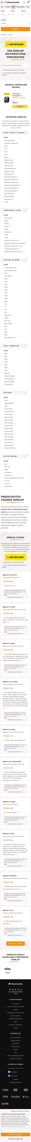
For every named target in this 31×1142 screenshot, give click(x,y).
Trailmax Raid (8, 384)
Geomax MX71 (8, 442)
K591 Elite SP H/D (9, 337)
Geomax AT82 (8, 414)
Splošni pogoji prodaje (15, 1018)
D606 (5, 359)
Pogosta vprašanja (15, 1082)
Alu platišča (15, 1043)
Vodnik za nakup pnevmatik (15, 1006)
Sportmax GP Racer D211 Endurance (15, 243)
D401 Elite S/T (8, 276)
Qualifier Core (8, 160)
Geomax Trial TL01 (9, 448)
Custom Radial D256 (10, 270)
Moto (13, 7)
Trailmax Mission (9, 379)
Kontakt (15, 1079)
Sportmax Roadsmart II (11, 179)
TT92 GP (6, 481)
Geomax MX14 (8, 428)
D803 (5, 400)
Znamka (3, 20)
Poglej (20, 106)
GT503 (6, 318)
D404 (5, 281)
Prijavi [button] (5, 595)
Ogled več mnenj (15, 943)
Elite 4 (6, 301)
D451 (5, 464)
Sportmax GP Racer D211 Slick (13, 246)
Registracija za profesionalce (15, 1012)
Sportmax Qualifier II (10, 177)
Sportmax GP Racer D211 (11, 240)
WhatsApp (14, 1072)
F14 (5, 304)
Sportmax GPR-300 (10, 168)
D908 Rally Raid (9, 403)
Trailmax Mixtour (9, 381)
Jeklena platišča (15, 1040)
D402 (5, 279)
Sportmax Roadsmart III (11, 182)
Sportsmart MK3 (9, 193)
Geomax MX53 (8, 437)
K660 (5, 367)
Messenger (14, 1076)
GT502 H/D (7, 315)
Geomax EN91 (8, 417)
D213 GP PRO (8, 218)
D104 (5, 146)
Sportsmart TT (8, 199)
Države (15, 1021)
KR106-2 (6, 223)
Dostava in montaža (15, 1058)
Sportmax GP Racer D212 (11, 249)
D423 (5, 290)
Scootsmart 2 (8, 475)
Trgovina (15, 1049)
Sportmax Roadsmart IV (11, 188)
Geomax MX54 (8, 439)
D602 (5, 353)
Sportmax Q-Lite (9, 171)
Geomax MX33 (8, 431)
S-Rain (6, 237)
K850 (5, 370)
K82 (5, 326)
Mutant (6, 157)
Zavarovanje (15, 1003)
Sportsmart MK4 (9, 196)
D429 (5, 298)
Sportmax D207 (9, 163)
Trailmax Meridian (9, 376)
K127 (5, 329)
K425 (5, 332)
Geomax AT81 (8, 409)
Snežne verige (15, 1046)
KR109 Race (7, 232)
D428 (5, 295)
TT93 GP (6, 483)
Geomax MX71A (9, 445)
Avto (2, 7)
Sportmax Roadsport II (11, 191)
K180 (5, 362)
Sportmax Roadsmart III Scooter (13, 478)
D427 (5, 293)
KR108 (6, 229)
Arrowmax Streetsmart (11, 143)
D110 (5, 149)
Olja (15, 1052)
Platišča (7, 7)
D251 (5, 273)
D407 (5, 284)
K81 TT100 (7, 321)
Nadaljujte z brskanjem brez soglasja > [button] (20, 1111)
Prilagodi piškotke (15, 1139)
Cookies (15, 1028)
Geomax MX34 (8, 434)
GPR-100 (6, 467)
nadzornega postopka (8, 549)
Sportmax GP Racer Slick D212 (13, 251)
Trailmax (6, 373)
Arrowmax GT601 (9, 140)
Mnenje (15, 1009)
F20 (5, 309)
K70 (5, 154)
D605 (5, 356)
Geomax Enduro (9, 423)
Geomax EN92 (8, 420)
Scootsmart (7, 472)
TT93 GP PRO (8, 486)
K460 (5, 365)
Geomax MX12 (8, 425)
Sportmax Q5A (8, 174)
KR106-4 (6, 226)
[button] (10, 593)
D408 (5, 287)
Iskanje (15, 29)
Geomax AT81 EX (9, 411)
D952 (5, 406)
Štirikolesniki (20, 7)
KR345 (6, 469)
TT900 (6, 202)
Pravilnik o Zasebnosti (15, 1025)
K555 (5, 335)
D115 (5, 151)
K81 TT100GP (8, 323)
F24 (5, 312)
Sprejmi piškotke (15, 1134)
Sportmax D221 (9, 166)
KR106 (6, 221)
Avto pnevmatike (16, 1037)
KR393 (6, 235)
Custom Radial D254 (10, 268)
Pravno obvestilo (15, 1016)
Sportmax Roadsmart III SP (12, 185)
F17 (5, 307)
